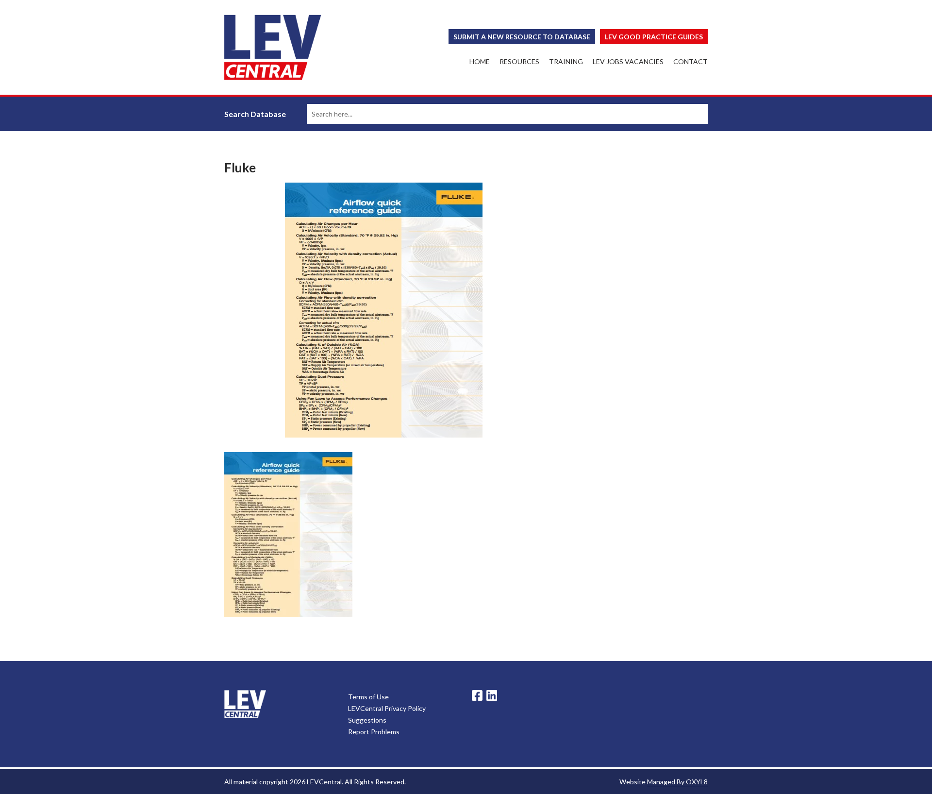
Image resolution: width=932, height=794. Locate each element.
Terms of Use (368, 697)
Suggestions (367, 720)
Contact (690, 61)
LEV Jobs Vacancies (628, 61)
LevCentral (245, 704)
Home (479, 61)
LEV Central (272, 47)
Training (566, 61)
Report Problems (373, 731)
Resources (519, 61)
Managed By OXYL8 (677, 781)
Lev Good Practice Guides (654, 37)
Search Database (255, 113)
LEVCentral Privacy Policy (387, 708)
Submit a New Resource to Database (521, 37)
